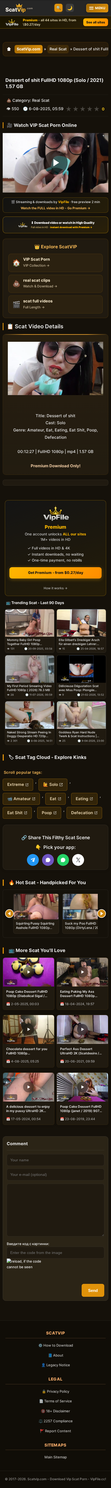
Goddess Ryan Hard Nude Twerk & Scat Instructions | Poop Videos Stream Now (78, 734)
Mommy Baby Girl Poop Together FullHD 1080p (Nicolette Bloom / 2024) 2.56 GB (28, 642)
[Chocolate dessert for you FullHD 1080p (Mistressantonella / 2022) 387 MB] (28, 1029)
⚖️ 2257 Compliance (56, 1421)
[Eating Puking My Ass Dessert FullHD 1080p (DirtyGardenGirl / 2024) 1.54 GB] (82, 972)
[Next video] (101, 913)
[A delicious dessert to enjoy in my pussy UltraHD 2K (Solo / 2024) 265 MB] (28, 1087)
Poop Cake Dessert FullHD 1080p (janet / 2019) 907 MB (81, 1108)
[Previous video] (9, 913)
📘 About (55, 1355)
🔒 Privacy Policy (55, 1391)
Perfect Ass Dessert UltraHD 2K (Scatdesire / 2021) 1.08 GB (79, 1051)
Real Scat (58, 49)
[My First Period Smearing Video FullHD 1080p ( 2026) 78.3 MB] (29, 669)
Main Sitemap (55, 1457)
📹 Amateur (19, 798)
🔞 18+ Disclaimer (55, 1411)
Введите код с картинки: (28, 1244)
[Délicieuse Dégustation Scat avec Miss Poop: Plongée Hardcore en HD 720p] (81, 669)
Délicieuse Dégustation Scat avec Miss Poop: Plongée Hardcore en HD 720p (79, 688)
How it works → (55, 588)
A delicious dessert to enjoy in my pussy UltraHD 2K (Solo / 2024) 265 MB (28, 1108)
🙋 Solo (50, 784)
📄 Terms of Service (55, 1401)
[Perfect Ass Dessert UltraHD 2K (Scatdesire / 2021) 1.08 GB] (82, 1029)
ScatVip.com (28, 49)
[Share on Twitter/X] (78, 860)
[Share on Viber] (48, 860)
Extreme (15, 784)
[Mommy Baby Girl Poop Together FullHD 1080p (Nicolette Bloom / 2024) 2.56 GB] (29, 623)
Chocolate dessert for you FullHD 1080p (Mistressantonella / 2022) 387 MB (27, 1051)
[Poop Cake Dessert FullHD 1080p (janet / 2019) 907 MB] (82, 1087)
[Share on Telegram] (33, 860)
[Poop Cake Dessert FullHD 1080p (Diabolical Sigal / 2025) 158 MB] (28, 972)
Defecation (82, 812)
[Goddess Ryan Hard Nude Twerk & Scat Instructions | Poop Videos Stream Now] (81, 715)
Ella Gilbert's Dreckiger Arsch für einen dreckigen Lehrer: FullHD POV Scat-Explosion (79, 642)
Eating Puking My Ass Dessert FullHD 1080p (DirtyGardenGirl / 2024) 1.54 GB (79, 993)
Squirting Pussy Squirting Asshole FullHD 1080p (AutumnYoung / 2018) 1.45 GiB (35, 930)
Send (93, 1290)
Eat (53, 798)
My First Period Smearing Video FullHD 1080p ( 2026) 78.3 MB (29, 688)
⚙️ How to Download (55, 1345)
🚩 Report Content (55, 1431)
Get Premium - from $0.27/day (55, 572)
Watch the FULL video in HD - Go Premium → (55, 208)
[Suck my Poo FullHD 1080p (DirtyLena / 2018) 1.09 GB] (85, 906)
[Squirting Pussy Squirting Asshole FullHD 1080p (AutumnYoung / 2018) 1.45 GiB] (36, 906)
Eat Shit (15, 812)
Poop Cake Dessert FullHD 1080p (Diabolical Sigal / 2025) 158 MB (27, 993)
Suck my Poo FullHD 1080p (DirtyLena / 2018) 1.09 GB (84, 927)
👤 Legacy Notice (55, 1365)
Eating (82, 798)
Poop (47, 812)
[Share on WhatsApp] (63, 860)
